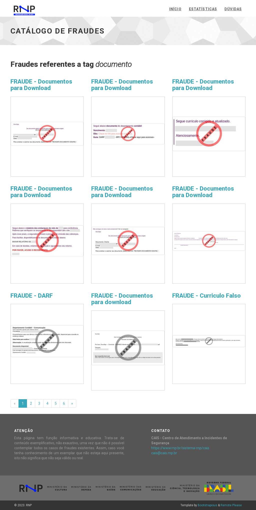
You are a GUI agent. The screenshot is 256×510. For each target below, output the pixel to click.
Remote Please (231, 505)
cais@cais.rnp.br (164, 453)
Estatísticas (203, 9)
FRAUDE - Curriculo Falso (206, 295)
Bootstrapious (207, 505)
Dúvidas (233, 9)
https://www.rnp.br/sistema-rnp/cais (180, 448)
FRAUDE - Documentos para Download (41, 85)
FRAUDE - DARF (31, 295)
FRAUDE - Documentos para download (122, 299)
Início (175, 9)
